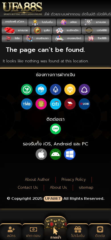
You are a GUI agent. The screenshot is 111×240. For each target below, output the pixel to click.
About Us (58, 187)
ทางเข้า (55, 237)
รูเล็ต (46, 30)
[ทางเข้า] (55, 231)
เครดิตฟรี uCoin (14, 22)
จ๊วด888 (101, 38)
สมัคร (11, 235)
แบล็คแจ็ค (72, 30)
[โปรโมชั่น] (77, 229)
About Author (37, 179)
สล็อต (73, 22)
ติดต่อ (100, 235)
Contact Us (28, 187)
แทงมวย (22, 30)
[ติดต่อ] (100, 229)
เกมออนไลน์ (73, 38)
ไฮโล (17, 38)
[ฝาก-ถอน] (33, 229)
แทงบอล (100, 22)
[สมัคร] (11, 229)
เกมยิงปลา (42, 38)
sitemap (86, 187)
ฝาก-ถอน (33, 235)
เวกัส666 (101, 30)
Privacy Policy (73, 179)
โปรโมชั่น (47, 22)
